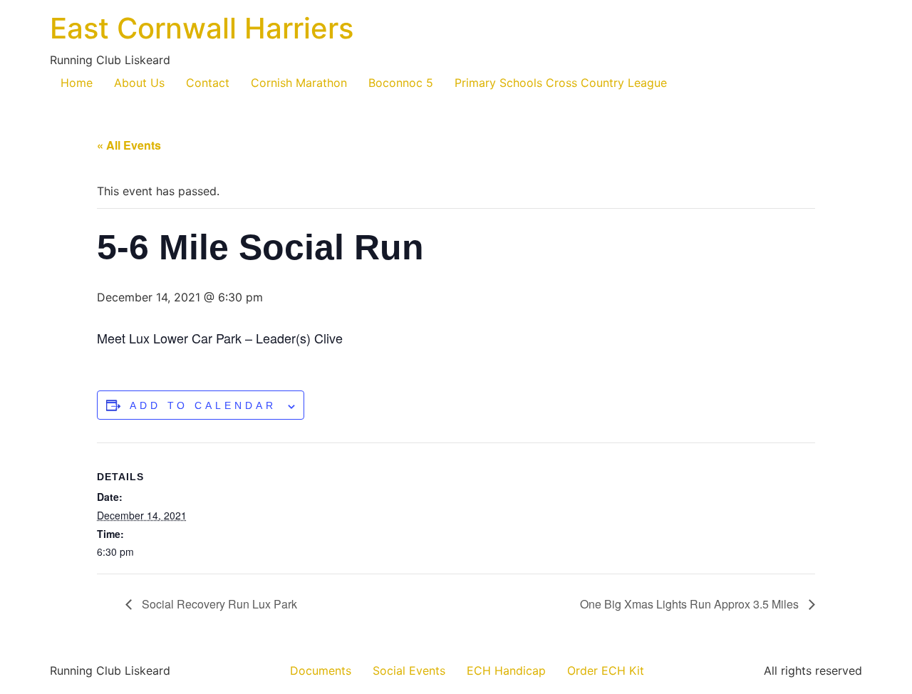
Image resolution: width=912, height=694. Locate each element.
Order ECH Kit (605, 670)
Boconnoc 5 (400, 83)
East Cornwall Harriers (201, 28)
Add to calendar (203, 405)
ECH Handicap (506, 670)
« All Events (129, 145)
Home (77, 83)
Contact (207, 83)
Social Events (409, 670)
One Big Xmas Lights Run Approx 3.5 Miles (691, 604)
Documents (320, 670)
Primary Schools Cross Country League (561, 83)
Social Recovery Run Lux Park (218, 604)
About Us (139, 83)
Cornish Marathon (299, 83)
